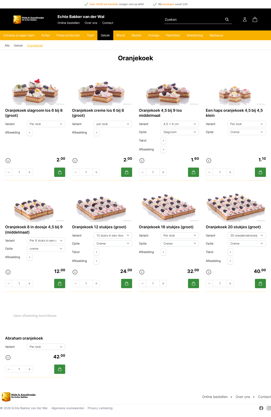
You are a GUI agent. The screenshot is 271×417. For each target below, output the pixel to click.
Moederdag (195, 35)
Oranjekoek (35, 45)
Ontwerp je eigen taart (19, 35)
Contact (107, 23)
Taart (90, 35)
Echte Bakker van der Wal (29, 408)
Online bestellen (69, 23)
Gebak (105, 35)
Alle (7, 45)
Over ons (91, 23)
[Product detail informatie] (8, 161)
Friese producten (68, 35)
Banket (136, 35)
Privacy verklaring (100, 408)
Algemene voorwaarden (67, 408)
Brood (121, 35)
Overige (153, 35)
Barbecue (216, 35)
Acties (45, 35)
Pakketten (173, 35)
